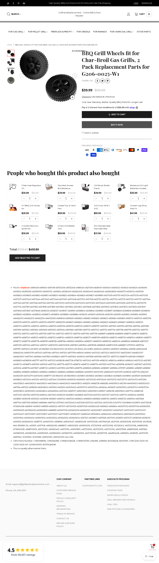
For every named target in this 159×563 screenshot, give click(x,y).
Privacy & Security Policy (66, 499)
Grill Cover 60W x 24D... (102, 207)
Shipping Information (63, 507)
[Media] (72, 97)
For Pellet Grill (37, 32)
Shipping (86, 96)
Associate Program (118, 485)
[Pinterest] (18, 3)
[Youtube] (24, 3)
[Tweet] (102, 81)
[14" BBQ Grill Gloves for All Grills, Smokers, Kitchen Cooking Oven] (13, 207)
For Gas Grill (16, 32)
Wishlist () (146, 3)
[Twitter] (8, 3)
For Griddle (83, 32)
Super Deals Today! (117, 495)
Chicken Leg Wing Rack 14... (138, 207)
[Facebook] (13, 3)
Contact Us (63, 518)
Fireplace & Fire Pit (61, 32)
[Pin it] (107, 81)
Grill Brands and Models (121, 500)
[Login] (131, 14)
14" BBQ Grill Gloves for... (31, 207)
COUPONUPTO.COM (92, 485)
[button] (21, 75)
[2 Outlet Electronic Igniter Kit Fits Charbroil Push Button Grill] (13, 226)
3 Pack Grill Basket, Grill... (66, 227)
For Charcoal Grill (121, 32)
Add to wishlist (91, 133)
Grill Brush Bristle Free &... (102, 186)
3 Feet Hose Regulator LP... (31, 186)
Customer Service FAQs (66, 492)
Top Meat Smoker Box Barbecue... (65, 186)
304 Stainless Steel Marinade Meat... (102, 227)
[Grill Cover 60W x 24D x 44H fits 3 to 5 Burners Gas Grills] (85, 207)
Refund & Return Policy (66, 524)
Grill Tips (112, 504)
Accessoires (79, 51)
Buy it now (117, 125)
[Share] (97, 81)
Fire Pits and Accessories (121, 509)
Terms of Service (66, 513)
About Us (61, 485)
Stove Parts (144, 32)
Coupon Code (115, 490)
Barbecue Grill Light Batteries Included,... (139, 186)
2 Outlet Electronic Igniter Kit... (30, 227)
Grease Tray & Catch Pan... (67, 207)
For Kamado (100, 32)
